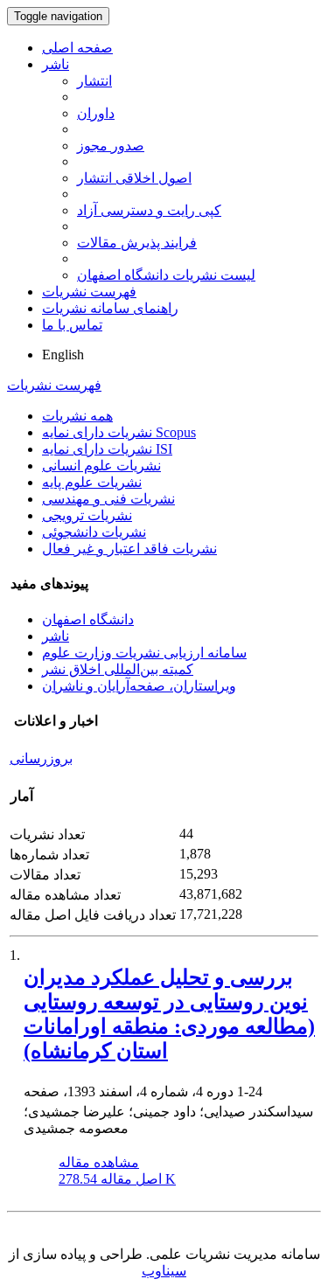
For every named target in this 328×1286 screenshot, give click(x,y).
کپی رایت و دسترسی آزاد (149, 210)
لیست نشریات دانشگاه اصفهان (166, 275)
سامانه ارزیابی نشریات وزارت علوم (144, 652)
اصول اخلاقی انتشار (134, 177)
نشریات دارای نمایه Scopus (119, 432)
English (63, 354)
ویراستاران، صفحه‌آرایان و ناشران (139, 685)
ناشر (55, 64)
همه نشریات (77, 415)
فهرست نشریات (89, 291)
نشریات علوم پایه (92, 482)
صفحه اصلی (77, 47)
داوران (96, 113)
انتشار (94, 80)
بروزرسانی (41, 758)
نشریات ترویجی (87, 515)
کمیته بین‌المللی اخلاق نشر (117, 669)
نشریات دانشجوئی (94, 532)
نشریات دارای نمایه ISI (107, 448)
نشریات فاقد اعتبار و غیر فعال (129, 548)
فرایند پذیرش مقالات (137, 242)
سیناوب (164, 1270)
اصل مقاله (117, 1178)
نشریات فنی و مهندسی (108, 498)
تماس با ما (72, 324)
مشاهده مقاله (99, 1162)
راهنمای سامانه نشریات (110, 308)
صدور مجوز (110, 145)
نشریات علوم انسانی (101, 465)
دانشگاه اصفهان (88, 619)
